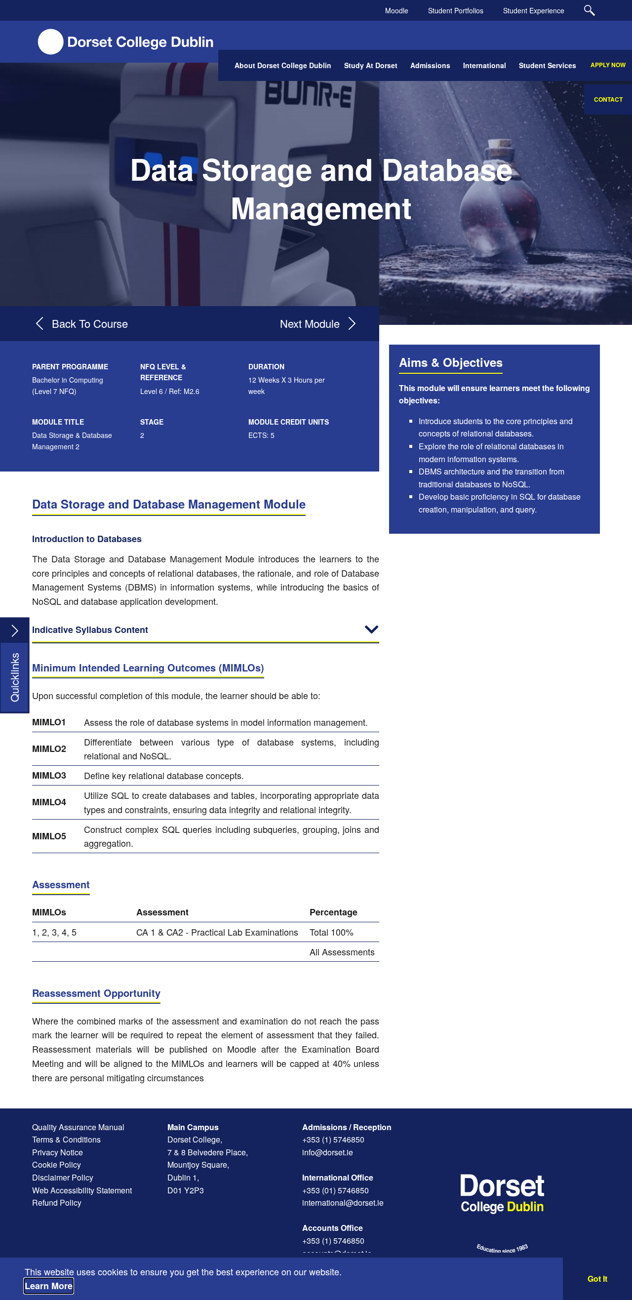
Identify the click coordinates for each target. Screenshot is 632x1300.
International (484, 65)
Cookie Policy (56, 1164)
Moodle (396, 10)
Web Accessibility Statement (82, 1190)
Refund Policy (56, 1202)
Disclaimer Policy (62, 1177)
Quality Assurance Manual (78, 1127)
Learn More (49, 1285)
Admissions (430, 65)
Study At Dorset (370, 65)
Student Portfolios (455, 10)
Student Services (547, 65)
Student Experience (533, 10)
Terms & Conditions (66, 1139)
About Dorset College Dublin (283, 65)
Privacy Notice (57, 1152)
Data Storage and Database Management (321, 187)
